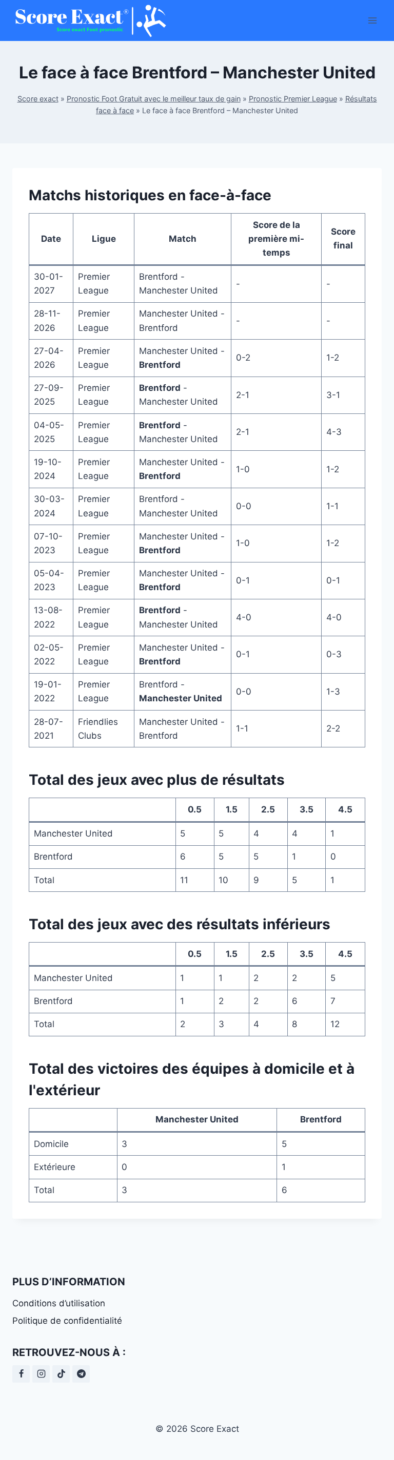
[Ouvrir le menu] (372, 20)
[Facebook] (21, 1374)
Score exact (37, 98)
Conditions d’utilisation (58, 1303)
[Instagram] (41, 1374)
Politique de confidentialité (67, 1321)
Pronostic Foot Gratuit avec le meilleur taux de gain (154, 98)
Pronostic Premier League (293, 98)
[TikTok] (61, 1374)
